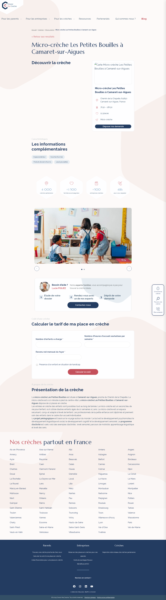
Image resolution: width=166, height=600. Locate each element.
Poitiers (131, 498)
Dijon (130, 469)
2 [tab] (84, 269)
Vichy (71, 517)
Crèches (41, 30)
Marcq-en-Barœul (18, 488)
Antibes (42, 454)
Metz (71, 488)
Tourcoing (73, 513)
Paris (130, 522)
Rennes (72, 503)
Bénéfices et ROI (83, 564)
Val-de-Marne (134, 527)
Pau (70, 498)
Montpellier (133, 488)
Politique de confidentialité (105, 597)
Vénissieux (43, 532)
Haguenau (103, 474)
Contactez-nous (83, 305)
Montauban (103, 488)
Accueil (34, 30)
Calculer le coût (83, 372)
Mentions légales (90, 597)
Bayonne (43, 459)
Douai (12, 474)
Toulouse (43, 513)
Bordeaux (132, 459)
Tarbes (131, 508)
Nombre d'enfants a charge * (49, 339)
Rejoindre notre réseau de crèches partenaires (118, 552)
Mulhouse (14, 493)
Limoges (102, 483)
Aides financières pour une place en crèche (47, 560)
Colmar (101, 469)
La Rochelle (15, 479)
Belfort (101, 459)
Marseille (43, 488)
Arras (71, 454)
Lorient (131, 483)
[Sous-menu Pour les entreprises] (49, 18)
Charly (12, 522)
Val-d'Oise (103, 527)
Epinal (42, 474)
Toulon (13, 513)
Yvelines (102, 532)
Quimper (13, 503)
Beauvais (73, 459)
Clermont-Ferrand (47, 469)
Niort (12, 498)
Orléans (42, 498)
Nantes (72, 493)
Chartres (13, 469)
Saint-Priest (15, 527)
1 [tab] (82, 269)
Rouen (131, 503)
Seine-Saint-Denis (77, 527)
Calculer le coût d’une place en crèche (47, 556)
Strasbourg (103, 508)
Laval (71, 479)
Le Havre (102, 479)
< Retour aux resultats (43, 36)
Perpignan (102, 498)
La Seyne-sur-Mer (47, 479)
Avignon (131, 454)
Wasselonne (133, 517)
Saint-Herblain (45, 508)
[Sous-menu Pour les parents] (21, 18)
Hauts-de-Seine (76, 522)
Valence (131, 513)
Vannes (42, 517)
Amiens (101, 449)
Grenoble (73, 474)
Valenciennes (16, 517)
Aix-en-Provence (17, 449)
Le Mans (131, 479)
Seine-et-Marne (46, 527)
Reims (42, 503)
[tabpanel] (83, 236)
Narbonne (102, 493)
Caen (41, 464)
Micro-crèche (49, 30)
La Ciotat (132, 474)
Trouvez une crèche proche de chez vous (47, 552)
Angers (131, 449)
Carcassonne (134, 464)
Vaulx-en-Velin (16, 532)
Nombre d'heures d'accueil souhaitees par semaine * (104, 337)
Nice (130, 493)
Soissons (73, 508)
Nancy (42, 493)
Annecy (13, 454)
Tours (100, 513)
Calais (71, 464)
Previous (36, 268)
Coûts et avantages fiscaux (83, 560)
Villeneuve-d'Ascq (106, 517)
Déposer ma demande (113, 126)
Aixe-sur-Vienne (46, 449)
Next (129, 268)
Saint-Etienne (16, 508)
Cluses (72, 469)
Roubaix (102, 503)
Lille (70, 483)
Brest (12, 464)
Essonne (43, 522)
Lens (41, 483)
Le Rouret (14, 483)
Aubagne (102, 454)
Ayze (12, 459)
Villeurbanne (74, 532)
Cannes (101, 464)
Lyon (100, 522)
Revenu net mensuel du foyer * (50, 352)
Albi (70, 449)
